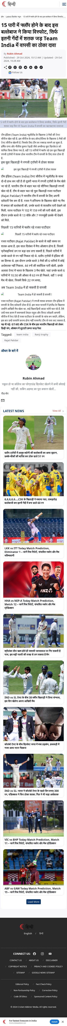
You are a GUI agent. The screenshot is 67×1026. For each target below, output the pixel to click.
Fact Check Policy (43, 984)
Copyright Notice (17, 966)
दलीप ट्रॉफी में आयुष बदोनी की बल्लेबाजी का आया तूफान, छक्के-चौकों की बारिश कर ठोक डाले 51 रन (31, 454)
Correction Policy (49, 990)
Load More (33, 901)
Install (54, 1021)
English (28, 933)
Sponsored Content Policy (45, 996)
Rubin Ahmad (14, 53)
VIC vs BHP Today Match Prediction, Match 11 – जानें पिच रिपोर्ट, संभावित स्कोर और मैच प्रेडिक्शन (32, 841)
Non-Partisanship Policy (24, 990)
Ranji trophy (41, 334)
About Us (34, 960)
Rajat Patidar (11, 340)
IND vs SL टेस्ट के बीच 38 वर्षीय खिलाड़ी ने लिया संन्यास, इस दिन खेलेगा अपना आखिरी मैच (32, 699)
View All (57, 410)
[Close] (62, 1022)
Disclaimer (51, 960)
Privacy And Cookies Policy (48, 966)
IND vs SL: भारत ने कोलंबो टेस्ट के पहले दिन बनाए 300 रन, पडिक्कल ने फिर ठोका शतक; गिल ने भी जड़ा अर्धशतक (32, 792)
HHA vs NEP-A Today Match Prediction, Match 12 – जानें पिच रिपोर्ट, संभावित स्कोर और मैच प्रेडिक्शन (30, 604)
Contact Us (16, 960)
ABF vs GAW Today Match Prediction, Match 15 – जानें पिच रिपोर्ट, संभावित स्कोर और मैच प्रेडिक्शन (33, 890)
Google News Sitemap (43, 972)
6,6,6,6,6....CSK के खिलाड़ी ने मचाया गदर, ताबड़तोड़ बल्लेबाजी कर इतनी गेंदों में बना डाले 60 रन (31, 501)
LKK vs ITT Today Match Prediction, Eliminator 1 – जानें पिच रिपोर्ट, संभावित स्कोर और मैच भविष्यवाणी (32, 552)
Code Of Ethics (20, 996)
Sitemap (20, 972)
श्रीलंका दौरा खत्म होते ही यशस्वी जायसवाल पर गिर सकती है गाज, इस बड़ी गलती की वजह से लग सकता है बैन (32, 652)
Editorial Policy (22, 984)
